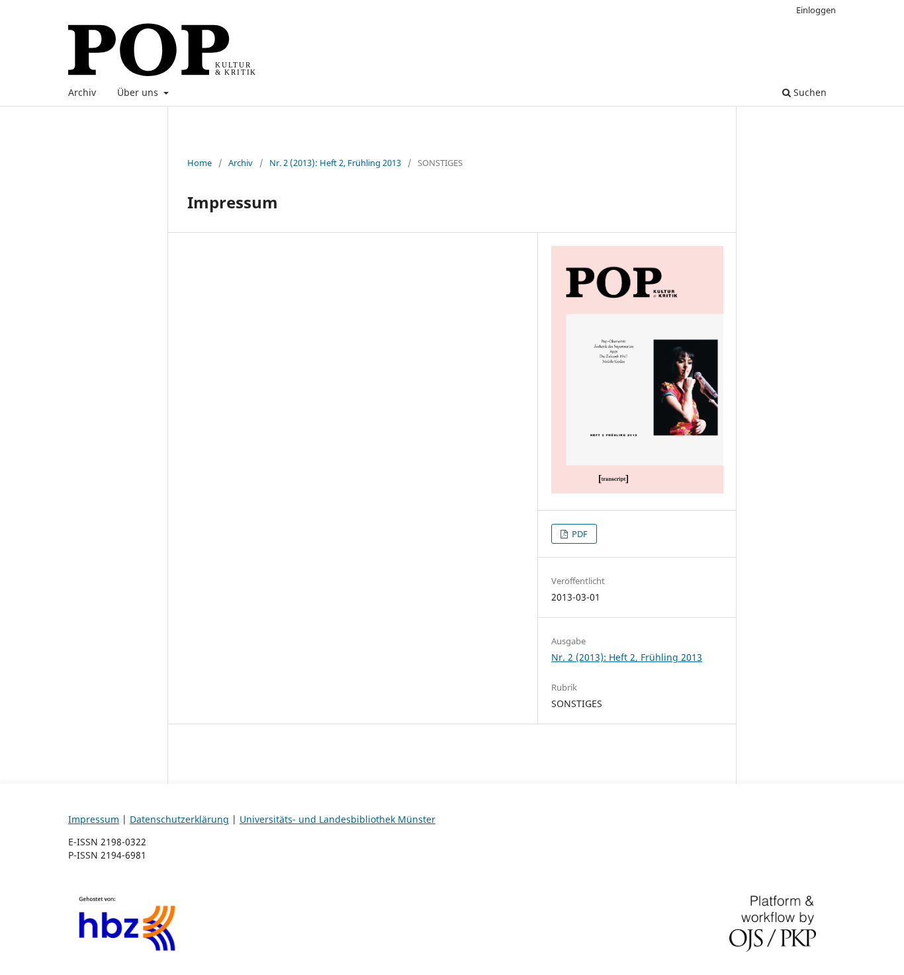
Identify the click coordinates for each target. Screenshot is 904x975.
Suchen (809, 92)
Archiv (82, 92)
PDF (579, 534)
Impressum (93, 819)
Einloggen (816, 10)
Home (199, 163)
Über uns (139, 92)
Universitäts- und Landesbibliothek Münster (337, 819)
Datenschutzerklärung (179, 819)
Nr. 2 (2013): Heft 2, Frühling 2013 (335, 163)
